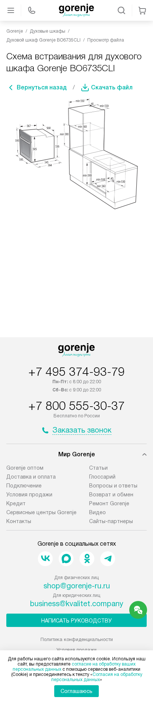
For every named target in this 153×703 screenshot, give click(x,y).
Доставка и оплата (31, 477)
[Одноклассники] (86, 558)
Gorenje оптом (24, 468)
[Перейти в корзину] (142, 10)
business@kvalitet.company (76, 603)
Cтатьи (98, 468)
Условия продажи (29, 494)
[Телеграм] (107, 558)
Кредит (16, 503)
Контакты (18, 521)
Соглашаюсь (76, 691)
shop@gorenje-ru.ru (76, 586)
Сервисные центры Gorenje (41, 512)
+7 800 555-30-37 (76, 406)
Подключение (24, 486)
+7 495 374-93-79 (76, 372)
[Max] (66, 558)
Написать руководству (76, 621)
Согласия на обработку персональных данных (96, 677)
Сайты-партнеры (111, 521)
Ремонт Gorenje (109, 503)
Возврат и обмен (111, 494)
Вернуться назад (42, 87)
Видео (97, 512)
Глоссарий (102, 477)
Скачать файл (112, 87)
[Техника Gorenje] (76, 10)
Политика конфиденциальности (76, 639)
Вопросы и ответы (113, 486)
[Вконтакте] (45, 558)
